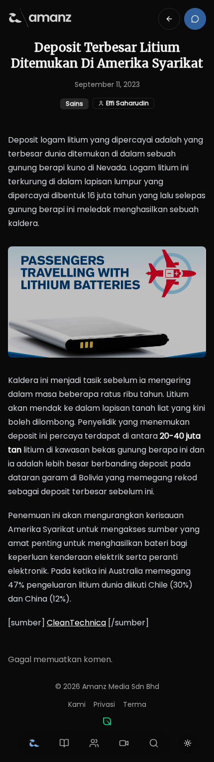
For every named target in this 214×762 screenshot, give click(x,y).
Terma (134, 704)
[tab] (34, 743)
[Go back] (169, 19)
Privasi (104, 704)
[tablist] (94, 743)
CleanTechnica (76, 622)
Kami (77, 704)
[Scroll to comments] (195, 19)
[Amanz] (107, 721)
